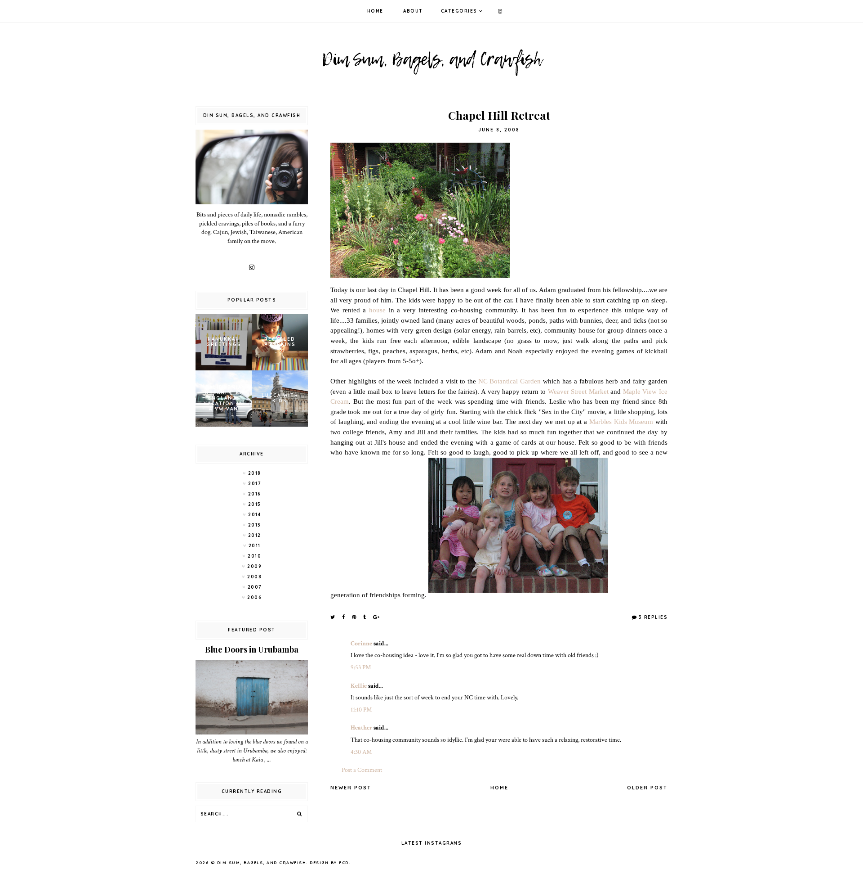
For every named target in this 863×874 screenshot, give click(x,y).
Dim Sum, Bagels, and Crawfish (262, 862)
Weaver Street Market (578, 391)
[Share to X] (333, 617)
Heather (361, 728)
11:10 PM (361, 710)
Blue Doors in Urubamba (251, 649)
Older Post (647, 787)
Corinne (361, 644)
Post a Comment (362, 770)
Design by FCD (329, 862)
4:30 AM (361, 752)
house (377, 310)
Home (375, 11)
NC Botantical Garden (509, 381)
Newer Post (350, 787)
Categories (459, 11)
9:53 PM (361, 667)
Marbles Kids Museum (621, 421)
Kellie (359, 686)
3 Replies (653, 617)
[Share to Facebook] (344, 617)
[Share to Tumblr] (365, 617)
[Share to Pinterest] (354, 617)
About (413, 11)
